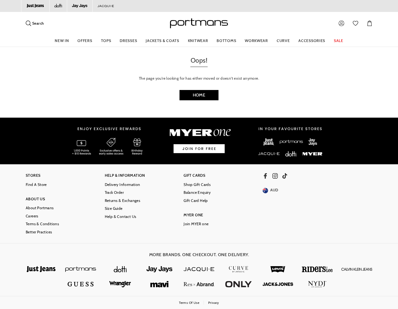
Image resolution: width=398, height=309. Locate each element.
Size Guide (114, 208)
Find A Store (36, 184)
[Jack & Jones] (278, 284)
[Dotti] (120, 269)
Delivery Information (122, 184)
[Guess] (80, 284)
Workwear (256, 40)
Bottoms (226, 40)
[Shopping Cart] (369, 23)
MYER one (193, 215)
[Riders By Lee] (317, 269)
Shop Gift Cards (197, 184)
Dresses (128, 40)
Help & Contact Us (120, 216)
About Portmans (40, 208)
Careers (32, 216)
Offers (84, 40)
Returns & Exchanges (123, 200)
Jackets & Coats (162, 40)
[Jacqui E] (105, 6)
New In (62, 40)
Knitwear (198, 40)
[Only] (238, 284)
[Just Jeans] (35, 6)
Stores (33, 175)
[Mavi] (159, 284)
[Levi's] (278, 269)
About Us (35, 199)
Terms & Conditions (42, 224)
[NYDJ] (317, 284)
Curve (283, 40)
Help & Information (125, 175)
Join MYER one (196, 224)
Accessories (311, 40)
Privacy (213, 303)
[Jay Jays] (79, 6)
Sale (338, 40)
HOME (199, 95)
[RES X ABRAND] (199, 284)
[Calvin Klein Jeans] (356, 269)
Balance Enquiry (197, 192)
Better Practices (39, 232)
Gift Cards (194, 175)
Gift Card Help (196, 200)
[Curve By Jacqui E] (238, 269)
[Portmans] (80, 269)
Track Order (114, 192)
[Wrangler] (120, 284)
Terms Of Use (189, 303)
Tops (106, 40)
